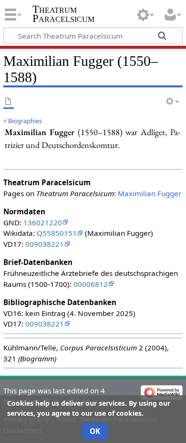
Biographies (25, 120)
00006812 (90, 284)
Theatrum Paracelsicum (63, 13)
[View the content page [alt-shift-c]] (8, 101)
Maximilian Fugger (149, 193)
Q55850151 (57, 233)
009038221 (44, 244)
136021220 (42, 222)
